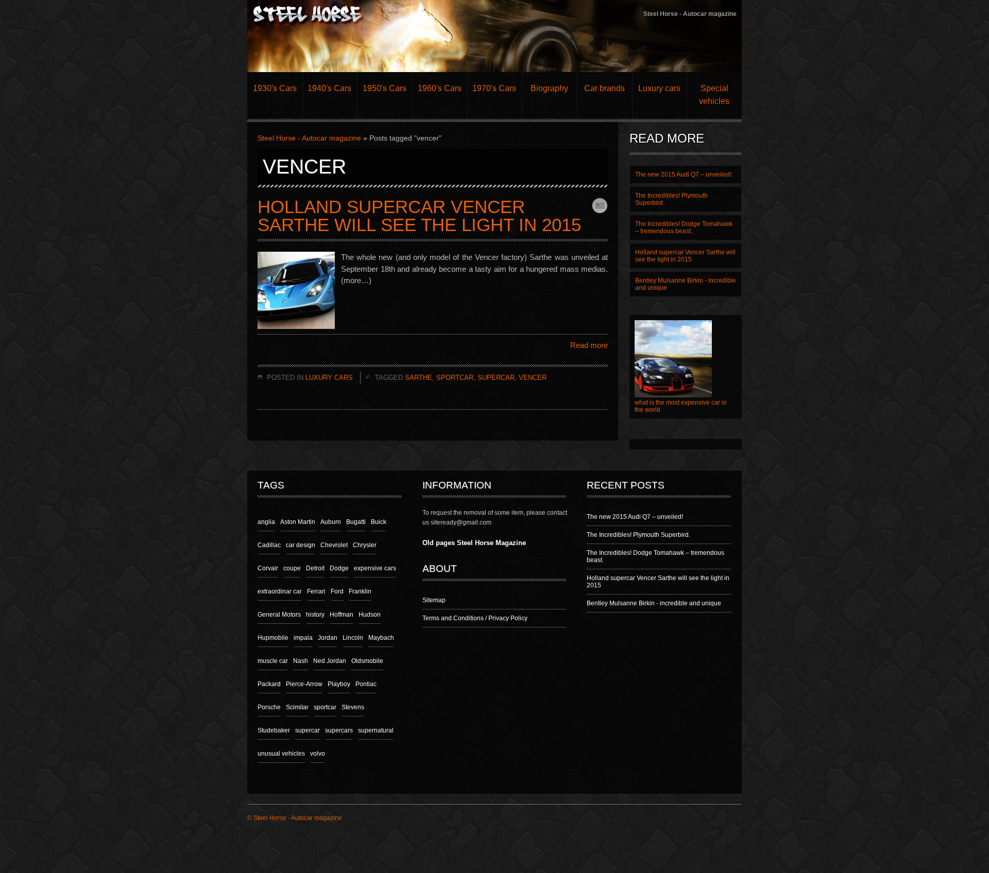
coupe (292, 568)
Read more (589, 345)
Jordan (327, 637)
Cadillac (269, 545)
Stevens (353, 707)
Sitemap (434, 600)
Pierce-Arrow (304, 684)
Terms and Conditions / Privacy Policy (474, 618)
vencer (533, 377)
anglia (266, 522)
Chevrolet (334, 545)
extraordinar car (280, 591)
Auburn (330, 522)
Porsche (269, 707)
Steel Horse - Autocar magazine (309, 138)
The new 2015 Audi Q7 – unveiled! (635, 516)
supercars (339, 730)
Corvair (268, 568)
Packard (269, 684)
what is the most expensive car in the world (681, 406)
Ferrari (316, 591)
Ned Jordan (329, 661)
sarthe (418, 377)
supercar (496, 377)
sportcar (454, 377)
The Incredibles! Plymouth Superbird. (638, 534)
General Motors (279, 614)
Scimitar (297, 707)
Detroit (315, 568)
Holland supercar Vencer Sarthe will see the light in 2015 (419, 216)
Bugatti (356, 522)
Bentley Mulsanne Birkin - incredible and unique (685, 284)
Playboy (339, 684)
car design (300, 545)
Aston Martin (297, 522)
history (315, 614)
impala (303, 637)
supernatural (376, 730)
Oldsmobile (367, 661)
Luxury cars (329, 377)
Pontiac (366, 684)
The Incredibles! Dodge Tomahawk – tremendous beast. (683, 227)
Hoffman (341, 614)
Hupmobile (273, 637)
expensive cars (375, 568)
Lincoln (353, 637)
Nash (300, 661)
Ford (337, 591)
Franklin (360, 591)
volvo (317, 753)
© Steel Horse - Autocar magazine (294, 818)
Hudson (370, 614)
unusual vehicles (281, 753)
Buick (378, 522)
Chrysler (365, 545)
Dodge (339, 568)
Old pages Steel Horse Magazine (474, 543)
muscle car (273, 661)
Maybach (381, 637)
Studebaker (274, 730)
